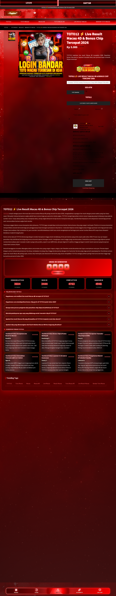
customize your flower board (88, 103)
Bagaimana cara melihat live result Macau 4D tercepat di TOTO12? (27, 296)
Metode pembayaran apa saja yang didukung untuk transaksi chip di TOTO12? (31, 313)
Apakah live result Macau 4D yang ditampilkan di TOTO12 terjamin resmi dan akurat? (33, 319)
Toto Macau (19, 383)
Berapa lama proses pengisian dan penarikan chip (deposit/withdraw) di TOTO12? (32, 308)
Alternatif (79, 592)
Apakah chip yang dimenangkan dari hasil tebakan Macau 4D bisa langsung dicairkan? (34, 325)
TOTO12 (6, 27)
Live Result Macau (83, 383)
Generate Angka (58, 272)
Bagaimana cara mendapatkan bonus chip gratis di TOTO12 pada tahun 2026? (31, 302)
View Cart (88, 181)
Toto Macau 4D (70, 383)
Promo (16, 592)
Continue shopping (88, 188)
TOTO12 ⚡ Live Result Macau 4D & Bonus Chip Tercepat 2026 (58, 7)
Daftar (58, 592)
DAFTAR (87, 3)
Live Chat (100, 592)
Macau (28, 383)
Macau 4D (37, 383)
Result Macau (58, 383)
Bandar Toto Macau (99, 383)
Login (36, 592)
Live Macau (46, 383)
